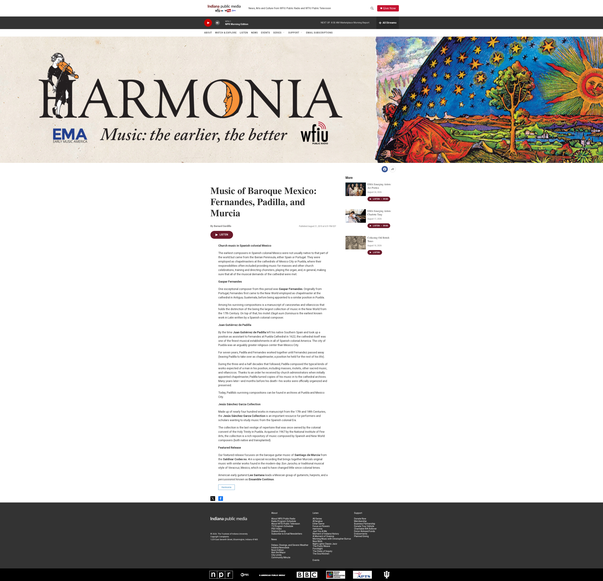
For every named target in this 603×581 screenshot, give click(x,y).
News (254, 32)
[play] (208, 23)
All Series (317, 519)
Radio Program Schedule (283, 521)
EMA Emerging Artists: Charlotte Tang (379, 212)
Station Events (278, 531)
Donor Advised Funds (364, 531)
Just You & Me (320, 531)
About (208, 32)
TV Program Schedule (282, 526)
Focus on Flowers (321, 526)
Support (293, 32)
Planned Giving (361, 536)
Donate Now (360, 519)
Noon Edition (277, 550)
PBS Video (276, 529)
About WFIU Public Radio (283, 519)
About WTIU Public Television (285, 524)
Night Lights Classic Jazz (325, 544)
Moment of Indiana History (326, 534)
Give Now (389, 8)
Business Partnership (364, 524)
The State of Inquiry (322, 551)
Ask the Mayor (278, 552)
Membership (360, 521)
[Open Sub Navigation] (284, 32)
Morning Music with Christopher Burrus (332, 539)
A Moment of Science (323, 536)
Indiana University (240, 534)
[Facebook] (385, 169)
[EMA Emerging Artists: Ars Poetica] (355, 189)
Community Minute (280, 557)
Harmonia (226, 487)
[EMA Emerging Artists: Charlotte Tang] (355, 216)
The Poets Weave (321, 546)
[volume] (217, 22)
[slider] (222, 22)
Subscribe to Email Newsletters (286, 534)
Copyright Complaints (219, 537)
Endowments (360, 534)
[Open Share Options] (392, 169)
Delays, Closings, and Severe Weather (289, 545)
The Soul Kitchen (321, 554)
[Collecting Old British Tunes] (355, 242)
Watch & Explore (226, 32)
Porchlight (318, 549)
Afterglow (318, 521)
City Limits (276, 555)
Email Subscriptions (319, 32)
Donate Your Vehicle (364, 526)
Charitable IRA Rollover (365, 529)
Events (265, 32)
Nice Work (317, 541)
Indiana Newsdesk (280, 547)
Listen (244, 32)
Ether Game (318, 524)
